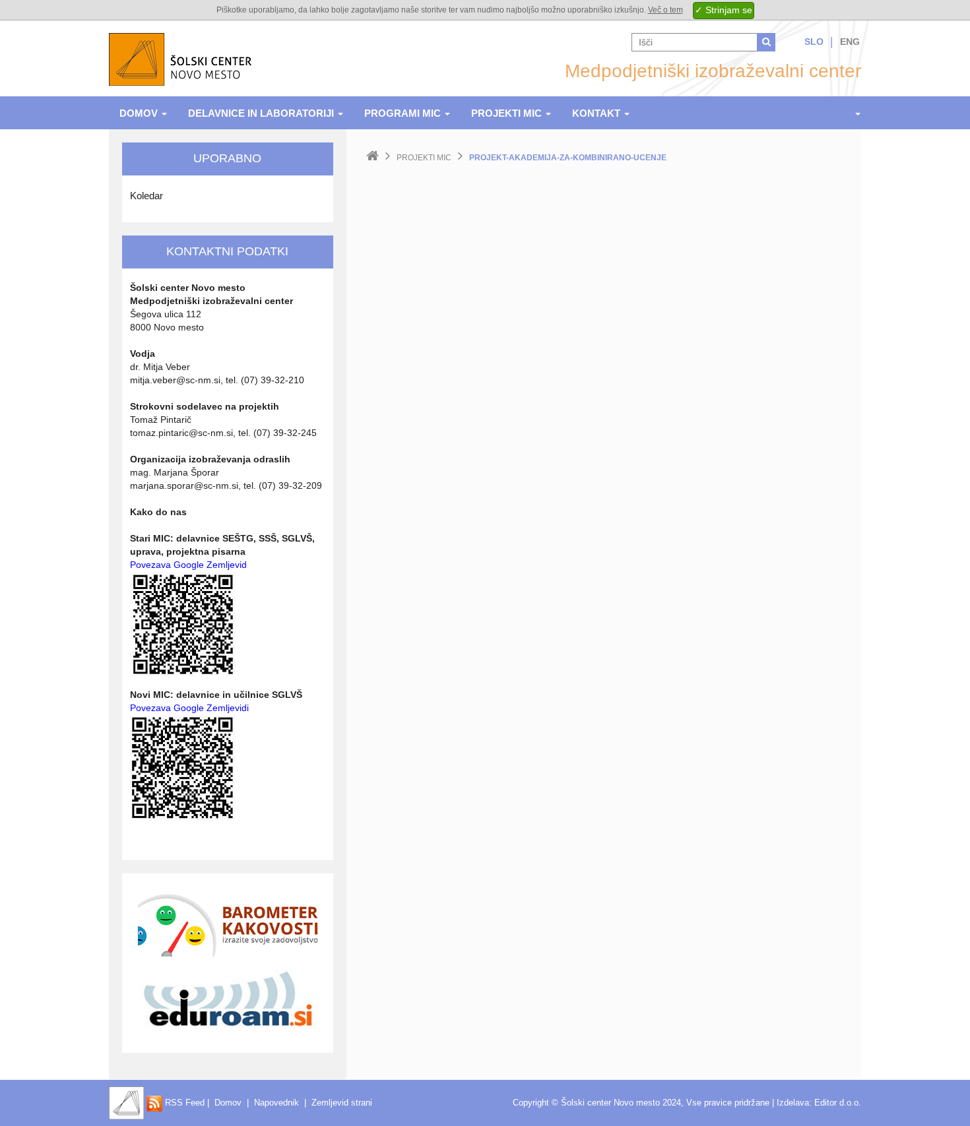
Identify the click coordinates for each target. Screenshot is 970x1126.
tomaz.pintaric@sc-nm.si (181, 432)
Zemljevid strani (341, 1103)
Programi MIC (403, 113)
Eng (850, 41)
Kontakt (597, 113)
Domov (139, 113)
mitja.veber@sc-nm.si (175, 380)
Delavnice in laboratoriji (262, 113)
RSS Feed (183, 1103)
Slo (814, 41)
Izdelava (793, 1103)
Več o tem (665, 10)
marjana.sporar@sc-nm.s (183, 485)
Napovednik (276, 1103)
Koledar (146, 195)
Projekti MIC (507, 113)
